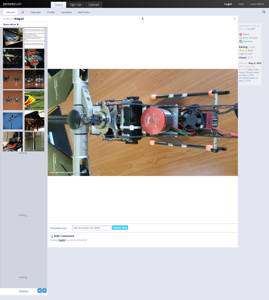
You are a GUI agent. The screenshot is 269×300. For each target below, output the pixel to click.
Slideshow (23, 290)
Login (228, 4)
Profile (51, 12)
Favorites (66, 12)
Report (245, 34)
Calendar (35, 12)
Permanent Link (58, 227)
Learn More (257, 4)
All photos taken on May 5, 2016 (248, 79)
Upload (93, 4)
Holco (58, 4)
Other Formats (249, 37)
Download (247, 41)
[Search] (264, 12)
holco (249, 28)
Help (241, 4)
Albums (10, 12)
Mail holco (84, 12)
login (61, 240)
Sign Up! (75, 4)
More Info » (253, 69)
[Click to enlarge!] (143, 122)
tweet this (120, 227)
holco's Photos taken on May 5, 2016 (249, 74)
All (22, 12)
